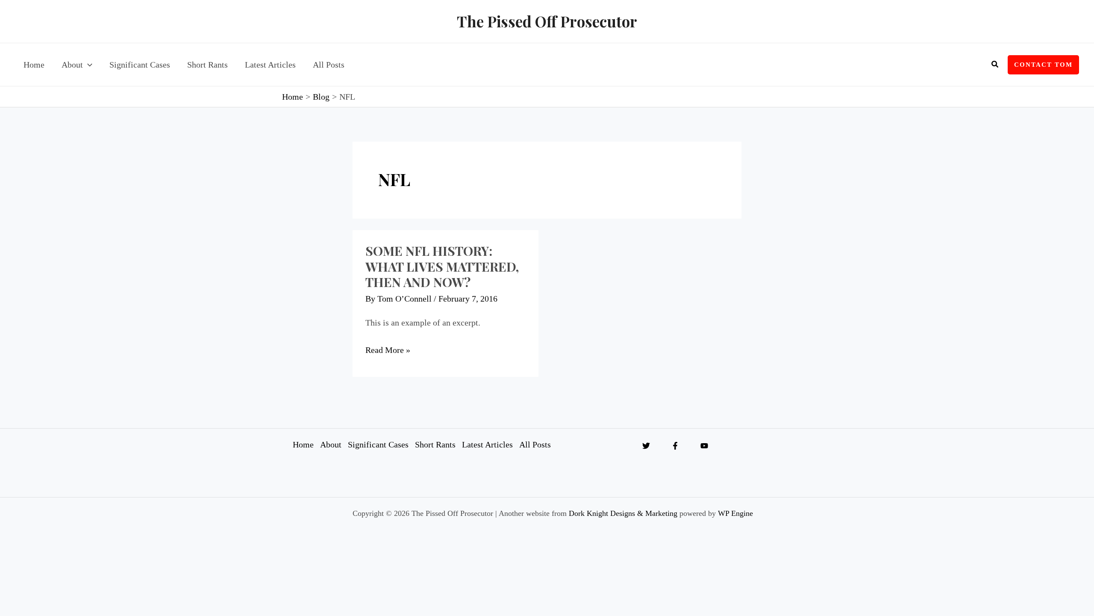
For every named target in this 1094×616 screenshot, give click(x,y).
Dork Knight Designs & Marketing (623, 513)
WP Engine (735, 513)
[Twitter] (646, 446)
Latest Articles (487, 444)
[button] (87, 64)
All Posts (535, 444)
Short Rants (435, 444)
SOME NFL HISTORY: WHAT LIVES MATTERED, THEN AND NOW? (442, 266)
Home (303, 444)
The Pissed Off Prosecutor (547, 21)
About (330, 444)
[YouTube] (704, 446)
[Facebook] (675, 446)
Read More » (387, 350)
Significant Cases (378, 444)
